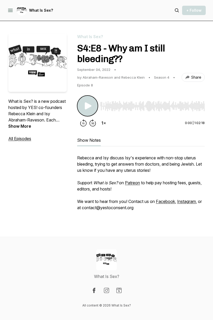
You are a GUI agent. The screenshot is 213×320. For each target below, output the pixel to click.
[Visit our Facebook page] (94, 290)
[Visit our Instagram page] (106, 290)
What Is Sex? (41, 10)
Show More (19, 126)
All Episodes (19, 138)
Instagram (186, 201)
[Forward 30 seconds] (92, 123)
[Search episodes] (177, 10)
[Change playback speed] (103, 123)
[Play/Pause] (87, 106)
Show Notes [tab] (89, 140)
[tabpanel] (141, 185)
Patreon (132, 182)
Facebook (165, 201)
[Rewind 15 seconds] (83, 123)
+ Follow (194, 10)
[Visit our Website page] (119, 290)
